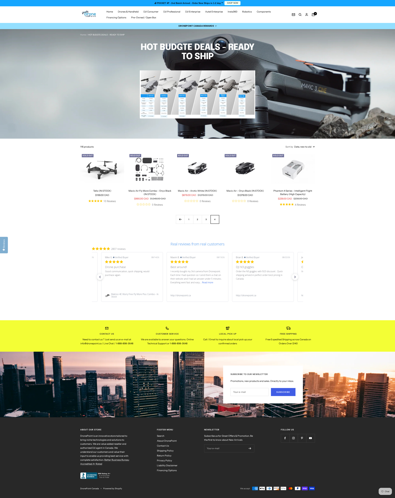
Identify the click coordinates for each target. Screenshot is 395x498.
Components (264, 11)
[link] (132, 295)
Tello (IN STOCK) (102, 190)
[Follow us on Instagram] (293, 438)
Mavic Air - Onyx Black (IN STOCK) (245, 190)
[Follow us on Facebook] (285, 438)
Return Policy (164, 455)
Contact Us (163, 445)
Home (109, 11)
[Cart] (313, 14)
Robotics (247, 11)
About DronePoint (167, 440)
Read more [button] (207, 282)
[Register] (250, 448)
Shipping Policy (165, 450)
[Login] (306, 14)
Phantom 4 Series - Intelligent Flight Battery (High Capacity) (292, 192)
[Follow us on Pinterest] (302, 438)
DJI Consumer (150, 11)
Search (160, 435)
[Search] (300, 14)
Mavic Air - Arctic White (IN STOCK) (197, 190)
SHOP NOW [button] (232, 3)
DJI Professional (171, 11)
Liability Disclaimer (167, 465)
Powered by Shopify (112, 488)
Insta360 (232, 11)
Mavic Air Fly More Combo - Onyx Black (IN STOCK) (150, 192)
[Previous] (180, 219)
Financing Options (116, 17)
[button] (197, 26)
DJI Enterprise (192, 11)
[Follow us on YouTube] (310, 438)
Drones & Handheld (128, 11)
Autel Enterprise (214, 11)
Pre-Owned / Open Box (143, 17)
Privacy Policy (164, 460)
